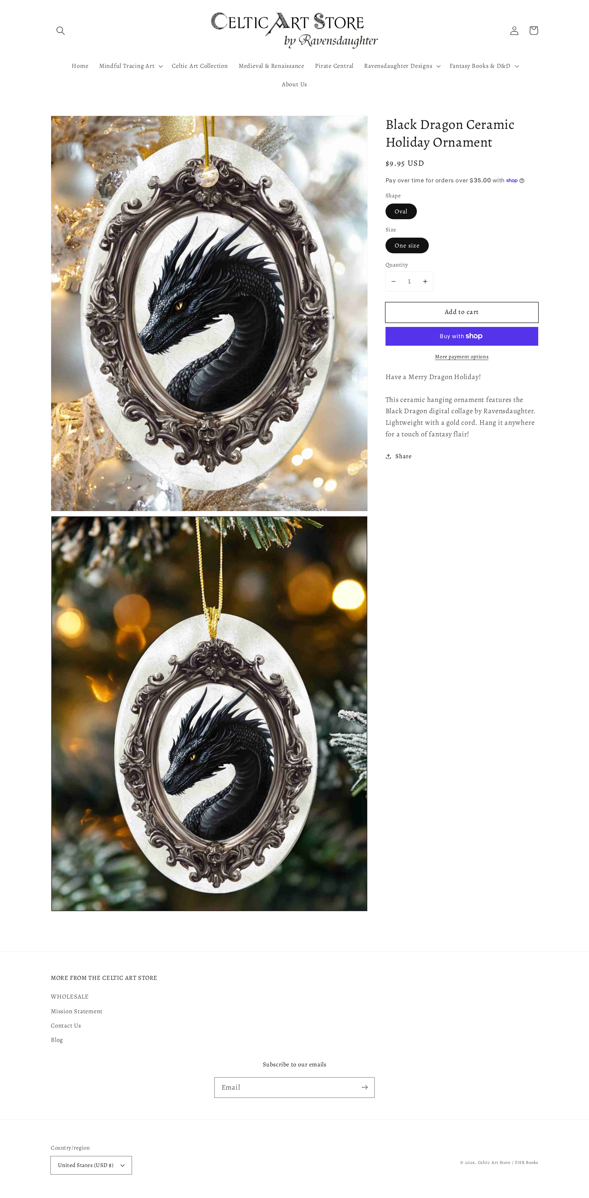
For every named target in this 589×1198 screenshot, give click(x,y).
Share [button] (403, 456)
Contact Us (66, 1025)
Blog (57, 1040)
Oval (401, 211)
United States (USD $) (86, 1165)
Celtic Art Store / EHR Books (508, 1162)
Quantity (397, 265)
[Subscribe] (364, 1087)
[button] (60, 30)
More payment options (461, 356)
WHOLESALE (70, 996)
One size (407, 245)
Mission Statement (77, 1011)
